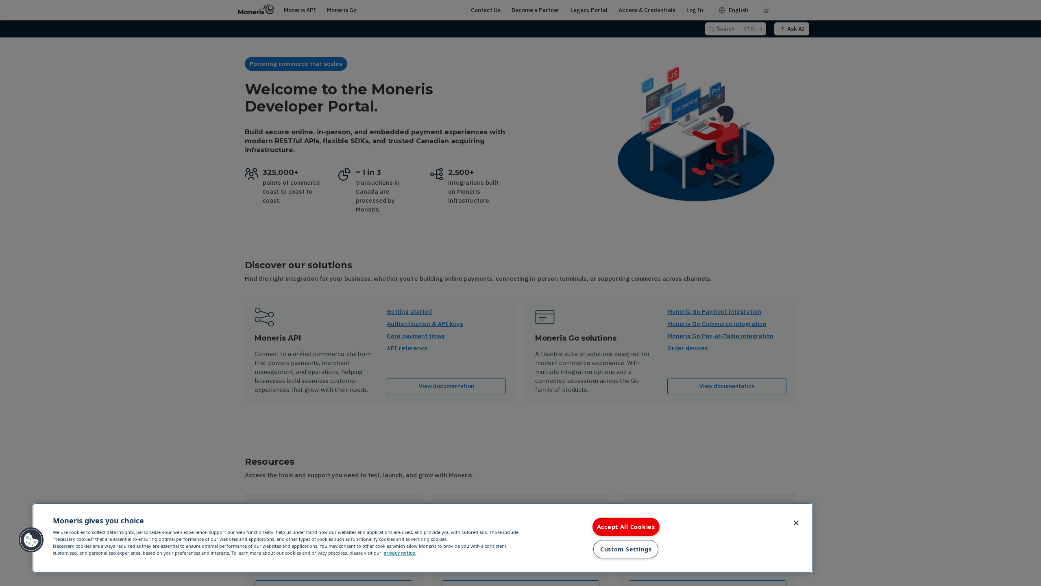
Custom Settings (626, 549)
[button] (31, 540)
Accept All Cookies (626, 527)
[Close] (796, 523)
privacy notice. (399, 553)
